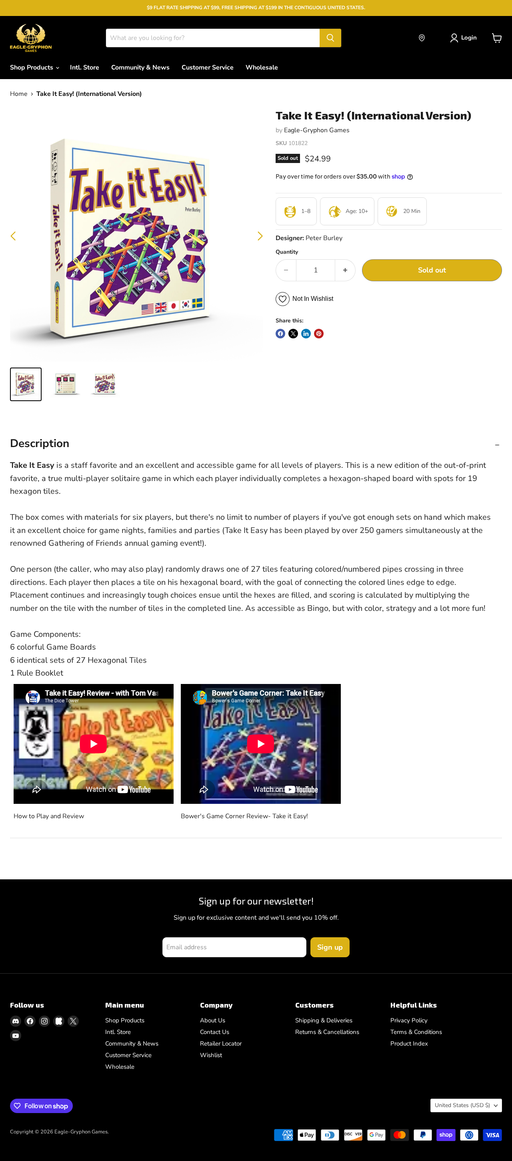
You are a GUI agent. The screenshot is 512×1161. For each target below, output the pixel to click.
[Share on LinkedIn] (306, 333)
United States (462, 1105)
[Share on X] (293, 333)
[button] (260, 236)
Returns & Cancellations (327, 1032)
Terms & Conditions (416, 1032)
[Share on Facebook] (280, 333)
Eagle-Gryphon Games (317, 130)
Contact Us (214, 1032)
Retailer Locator (221, 1044)
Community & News (140, 67)
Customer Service (208, 67)
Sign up (330, 947)
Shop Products (32, 67)
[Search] (330, 38)
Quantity (287, 252)
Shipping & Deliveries (323, 1020)
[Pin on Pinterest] (319, 333)
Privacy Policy (409, 1020)
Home (19, 93)
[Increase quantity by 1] (345, 270)
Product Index (409, 1044)
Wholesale (262, 67)
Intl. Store (84, 67)
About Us (212, 1020)
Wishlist (211, 1055)
